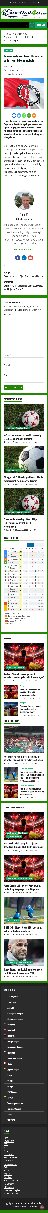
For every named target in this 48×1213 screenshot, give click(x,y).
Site (5, 375)
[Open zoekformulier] (26, 24)
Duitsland (11, 1024)
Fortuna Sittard (11, 1180)
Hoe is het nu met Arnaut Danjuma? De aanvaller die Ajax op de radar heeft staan (23, 758)
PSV (6, 1144)
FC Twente (9, 1154)
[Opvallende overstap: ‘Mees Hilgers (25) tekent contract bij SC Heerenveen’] (24, 501)
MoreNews (16, 1206)
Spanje (10, 1097)
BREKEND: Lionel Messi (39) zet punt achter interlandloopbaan (23, 929)
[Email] (29, 115)
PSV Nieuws (22, 833)
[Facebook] (14, 115)
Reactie (8, 314)
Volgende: (24, 285)
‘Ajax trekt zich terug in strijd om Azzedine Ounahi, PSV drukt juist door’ (24, 845)
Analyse (21, 667)
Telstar (7, 1167)
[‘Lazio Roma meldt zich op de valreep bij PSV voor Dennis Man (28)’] (24, 952)
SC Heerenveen (11, 1193)
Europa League (13, 1041)
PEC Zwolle (9, 1187)
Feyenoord (9, 1140)
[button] (4, 24)
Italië (9, 1063)
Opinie (19, 470)
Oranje (10, 1086)
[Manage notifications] (42, 1207)
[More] (34, 115)
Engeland (11, 1030)
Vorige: (23, 274)
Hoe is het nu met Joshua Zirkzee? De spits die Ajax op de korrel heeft (11, 791)
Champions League (15, 1013)
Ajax (6, 1137)
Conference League (15, 1019)
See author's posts (24, 249)
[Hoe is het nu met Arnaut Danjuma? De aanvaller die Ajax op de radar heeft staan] (24, 739)
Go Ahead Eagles (12, 1190)
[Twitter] (19, 115)
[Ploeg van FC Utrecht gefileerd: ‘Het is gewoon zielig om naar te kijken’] (24, 459)
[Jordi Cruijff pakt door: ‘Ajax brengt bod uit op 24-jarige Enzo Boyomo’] (24, 868)
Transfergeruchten (23, 512)
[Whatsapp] (24, 115)
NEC (6, 1150)
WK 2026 (11, 1120)
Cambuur (8, 1160)
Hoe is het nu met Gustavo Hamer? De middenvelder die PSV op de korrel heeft (11, 774)
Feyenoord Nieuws (15, 1047)
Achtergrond (12, 996)
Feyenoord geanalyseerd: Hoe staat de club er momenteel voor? (11, 709)
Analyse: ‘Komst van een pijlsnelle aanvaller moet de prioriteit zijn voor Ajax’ (24, 675)
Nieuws (10, 1075)
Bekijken (41, 24)
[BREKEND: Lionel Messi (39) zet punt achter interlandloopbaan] (24, 910)
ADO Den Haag (11, 1157)
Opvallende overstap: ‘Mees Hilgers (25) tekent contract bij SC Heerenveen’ (21, 522)
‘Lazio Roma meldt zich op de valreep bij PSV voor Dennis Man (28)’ (23, 971)
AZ (5, 1147)
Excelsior (8, 1177)
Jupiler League (13, 1069)
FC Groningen (10, 1164)
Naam (7, 355)
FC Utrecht (9, 1183)
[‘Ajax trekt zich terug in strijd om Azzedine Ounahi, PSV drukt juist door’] (24, 826)
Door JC (9, 66)
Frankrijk (11, 1052)
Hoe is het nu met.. (14, 750)
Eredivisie (8, 50)
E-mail (7, 365)
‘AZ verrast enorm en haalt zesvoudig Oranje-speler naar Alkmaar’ (22, 437)
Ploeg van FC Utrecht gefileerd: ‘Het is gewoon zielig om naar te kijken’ (23, 479)
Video (9, 1114)
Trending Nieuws (22, 428)
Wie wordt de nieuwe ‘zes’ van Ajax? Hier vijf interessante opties (11, 692)
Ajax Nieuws (11, 667)
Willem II (8, 1173)
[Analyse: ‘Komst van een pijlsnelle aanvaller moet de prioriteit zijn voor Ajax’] (24, 657)
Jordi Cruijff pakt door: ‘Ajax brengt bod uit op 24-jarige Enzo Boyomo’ (22, 887)
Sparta (7, 1170)
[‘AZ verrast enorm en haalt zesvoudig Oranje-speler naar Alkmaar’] (24, 417)
